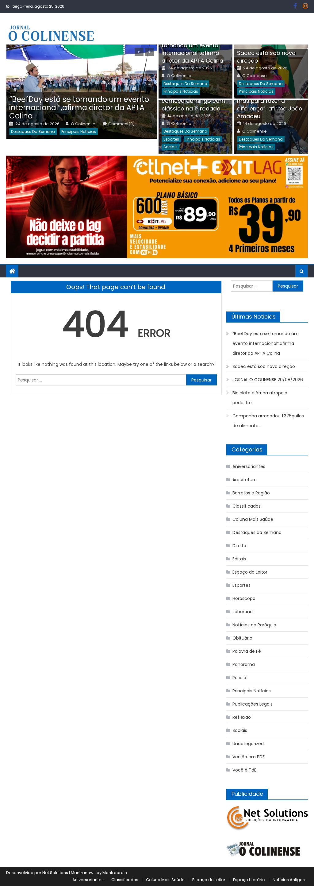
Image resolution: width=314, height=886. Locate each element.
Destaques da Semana (33, 131)
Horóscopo (243, 598)
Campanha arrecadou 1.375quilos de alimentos (268, 421)
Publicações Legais (252, 704)
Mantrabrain (114, 873)
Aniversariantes (248, 466)
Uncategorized (248, 744)
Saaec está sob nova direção (263, 366)
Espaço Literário (249, 880)
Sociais (170, 146)
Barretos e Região (251, 493)
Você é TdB (244, 770)
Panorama (243, 664)
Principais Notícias (78, 131)
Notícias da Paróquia (254, 625)
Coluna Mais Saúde (252, 519)
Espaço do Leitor (249, 572)
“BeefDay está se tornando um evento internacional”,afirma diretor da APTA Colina (79, 107)
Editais (239, 559)
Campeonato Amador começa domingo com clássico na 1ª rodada (193, 100)
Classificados (246, 506)
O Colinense (83, 124)
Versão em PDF (248, 757)
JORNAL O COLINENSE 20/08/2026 (267, 380)
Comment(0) (121, 124)
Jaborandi (243, 612)
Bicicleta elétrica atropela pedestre (259, 398)
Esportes (171, 139)
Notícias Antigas (289, 880)
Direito (239, 546)
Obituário (242, 638)
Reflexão (241, 717)
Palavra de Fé (246, 651)
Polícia (239, 678)
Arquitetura (244, 480)
